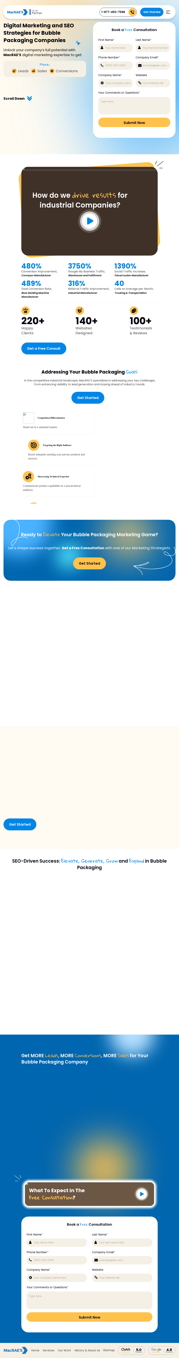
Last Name (144, 40)
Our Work (64, 1350)
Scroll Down (14, 98)
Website (141, 75)
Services (48, 1350)
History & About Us (87, 1350)
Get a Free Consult (43, 348)
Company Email (147, 57)
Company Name (110, 75)
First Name (106, 40)
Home (35, 1350)
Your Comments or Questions (119, 93)
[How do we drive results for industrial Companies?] (89, 169)
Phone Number (109, 57)
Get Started (151, 12)
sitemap (109, 1350)
